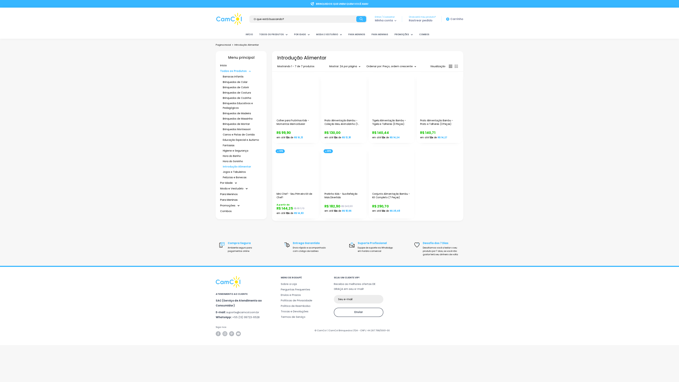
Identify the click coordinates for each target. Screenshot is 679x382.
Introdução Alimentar (237, 166)
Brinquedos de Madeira (237, 113)
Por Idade (300, 34)
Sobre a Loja (289, 284)
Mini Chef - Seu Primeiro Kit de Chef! (294, 195)
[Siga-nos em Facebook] (218, 333)
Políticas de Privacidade (296, 300)
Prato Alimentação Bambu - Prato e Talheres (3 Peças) (436, 122)
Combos (424, 34)
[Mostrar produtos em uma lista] (456, 66)
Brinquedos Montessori (237, 129)
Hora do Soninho (233, 161)
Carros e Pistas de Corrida (239, 134)
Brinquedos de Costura (237, 92)
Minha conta (384, 20)
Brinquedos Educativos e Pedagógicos (238, 106)
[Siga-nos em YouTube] (238, 333)
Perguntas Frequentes (295, 289)
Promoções (401, 34)
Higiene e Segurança (235, 150)
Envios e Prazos (291, 295)
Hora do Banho (232, 156)
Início (249, 34)
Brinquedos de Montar (236, 124)
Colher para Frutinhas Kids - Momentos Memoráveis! (293, 122)
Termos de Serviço (293, 317)
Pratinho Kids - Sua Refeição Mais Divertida (340, 195)
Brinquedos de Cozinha (237, 98)
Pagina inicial (223, 45)
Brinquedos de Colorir (236, 87)
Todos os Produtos (271, 34)
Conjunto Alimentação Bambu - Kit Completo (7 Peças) (391, 195)
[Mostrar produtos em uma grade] (450, 66)
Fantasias (228, 145)
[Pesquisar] (361, 19)
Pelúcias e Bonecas (234, 177)
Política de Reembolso (296, 306)
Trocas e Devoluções (294, 311)
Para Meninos (356, 34)
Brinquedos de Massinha (238, 118)
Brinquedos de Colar (235, 82)
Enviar (358, 312)
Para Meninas (380, 34)
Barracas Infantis (233, 76)
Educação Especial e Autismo (241, 140)
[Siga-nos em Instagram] (224, 333)
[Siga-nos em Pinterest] (231, 333)
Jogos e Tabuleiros (234, 172)
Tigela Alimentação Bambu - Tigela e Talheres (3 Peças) (389, 122)
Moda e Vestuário (327, 34)
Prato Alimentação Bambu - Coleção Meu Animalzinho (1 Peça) (340, 122)
